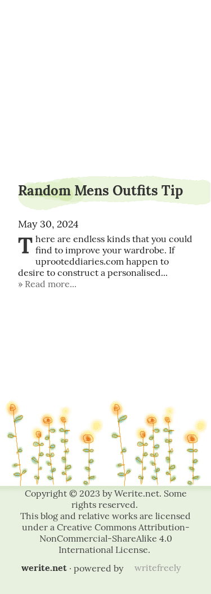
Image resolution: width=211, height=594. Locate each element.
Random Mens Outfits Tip (100, 190)
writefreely (157, 567)
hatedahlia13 (105, 38)
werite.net (44, 567)
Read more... (51, 283)
